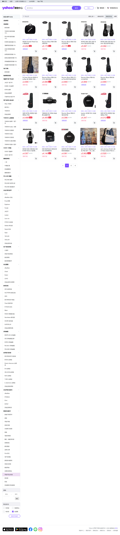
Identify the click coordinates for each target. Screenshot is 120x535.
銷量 (115, 16)
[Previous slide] (23, 29)
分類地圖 (115, 530)
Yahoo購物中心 (12, 8)
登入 (88, 8)
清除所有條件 (14, 516)
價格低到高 (101, 16)
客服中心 (81, 530)
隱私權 (109, 530)
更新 (116, 528)
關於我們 (88, 530)
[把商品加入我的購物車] (36, 51)
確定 (17, 498)
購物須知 (95, 530)
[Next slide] (37, 29)
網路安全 (102, 530)
